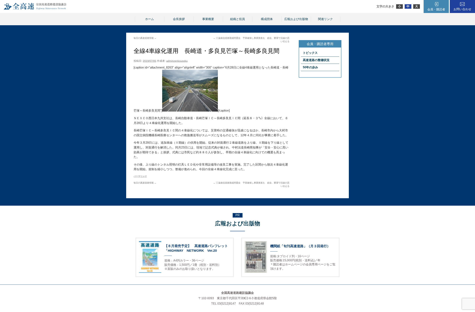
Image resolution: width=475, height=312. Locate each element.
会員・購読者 (436, 9)
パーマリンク (140, 176)
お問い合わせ (462, 9)
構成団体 (267, 19)
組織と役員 (237, 19)
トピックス (310, 52)
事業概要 (208, 19)
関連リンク (325, 19)
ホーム (149, 19)
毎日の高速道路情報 (145, 38)
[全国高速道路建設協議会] (35, 8)
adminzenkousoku (177, 60)
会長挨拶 (179, 19)
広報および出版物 (296, 19)
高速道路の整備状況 (316, 60)
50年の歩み (310, 67)
